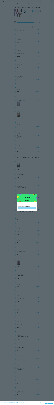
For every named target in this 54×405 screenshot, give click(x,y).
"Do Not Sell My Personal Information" (37, 402)
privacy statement (29, 401)
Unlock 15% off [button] (27, 208)
